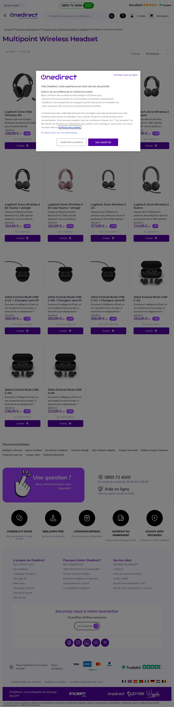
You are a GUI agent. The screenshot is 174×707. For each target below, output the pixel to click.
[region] (88, 111)
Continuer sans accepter (126, 75)
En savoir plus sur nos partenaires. (59, 132)
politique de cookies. (70, 127)
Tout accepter (103, 142)
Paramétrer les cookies (71, 142)
